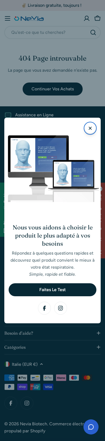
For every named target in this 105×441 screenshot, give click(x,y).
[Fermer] (90, 128)
